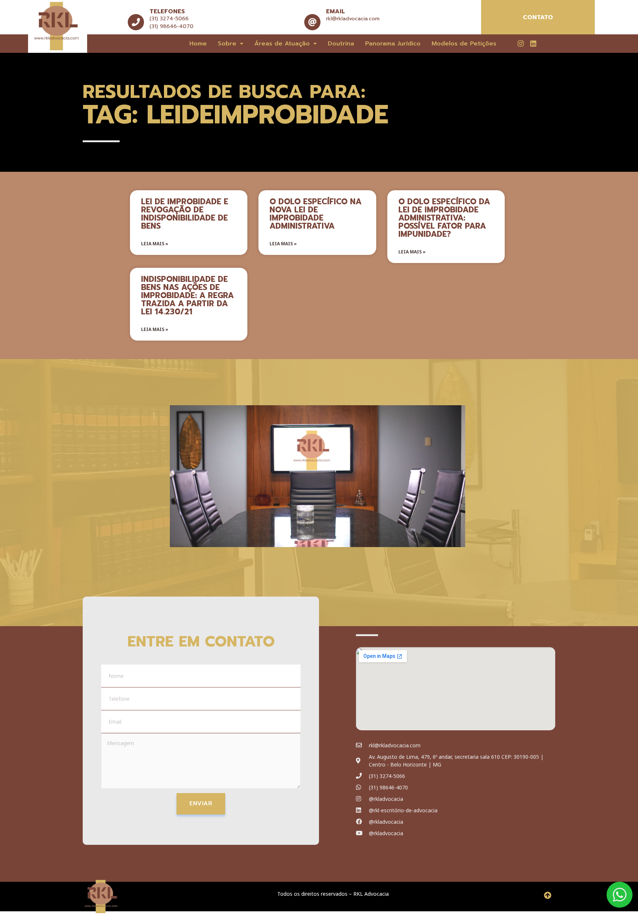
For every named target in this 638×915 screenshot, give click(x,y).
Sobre (227, 43)
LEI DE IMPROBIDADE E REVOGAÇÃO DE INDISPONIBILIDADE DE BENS (184, 214)
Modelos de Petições (464, 43)
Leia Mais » (154, 243)
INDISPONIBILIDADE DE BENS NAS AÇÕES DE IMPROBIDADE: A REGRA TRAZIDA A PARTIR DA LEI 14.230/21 (187, 295)
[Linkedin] (533, 43)
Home (198, 43)
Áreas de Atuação (282, 43)
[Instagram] (520, 43)
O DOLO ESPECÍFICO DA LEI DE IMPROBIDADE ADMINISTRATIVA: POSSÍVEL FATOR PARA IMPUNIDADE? (444, 218)
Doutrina (341, 43)
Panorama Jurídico (393, 43)
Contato (538, 17)
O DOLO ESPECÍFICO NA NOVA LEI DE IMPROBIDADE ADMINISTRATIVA (315, 214)
